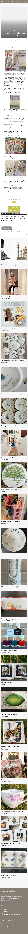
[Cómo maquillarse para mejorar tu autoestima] (14, 507)
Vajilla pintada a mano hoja (9, 714)
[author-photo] (1, 266)
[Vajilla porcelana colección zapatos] (14, 411)
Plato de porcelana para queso (9, 619)
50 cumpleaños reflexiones (8, 328)
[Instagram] (15, 202)
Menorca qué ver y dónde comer (10, 458)
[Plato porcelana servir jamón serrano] (14, 475)
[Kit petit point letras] (14, 668)
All (26, 234)
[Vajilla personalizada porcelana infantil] (14, 797)
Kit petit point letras (7, 682)
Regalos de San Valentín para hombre (11, 265)
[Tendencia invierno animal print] (14, 282)
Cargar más (13, 880)
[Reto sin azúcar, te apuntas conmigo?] (14, 379)
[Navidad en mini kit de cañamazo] (14, 829)
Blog (14, 30)
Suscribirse (7, 228)
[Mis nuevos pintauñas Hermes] (14, 636)
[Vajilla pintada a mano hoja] (14, 699)
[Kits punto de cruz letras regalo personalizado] (14, 731)
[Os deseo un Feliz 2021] (14, 765)
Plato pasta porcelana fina (8, 555)
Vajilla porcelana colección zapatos (11, 426)
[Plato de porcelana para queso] (14, 604)
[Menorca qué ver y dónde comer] (14, 443)
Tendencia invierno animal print (10, 297)
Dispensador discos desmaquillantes (11, 587)
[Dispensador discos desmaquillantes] (14, 572)
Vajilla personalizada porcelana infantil (12, 811)
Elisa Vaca (15, 40)
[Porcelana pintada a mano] (14, 860)
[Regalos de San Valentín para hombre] (14, 250)
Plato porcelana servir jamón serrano (11, 489)
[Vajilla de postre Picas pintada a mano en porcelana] (14, 346)
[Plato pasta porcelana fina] (14, 540)
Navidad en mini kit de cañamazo (10, 843)
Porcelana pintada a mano (8, 875)
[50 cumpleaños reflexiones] (14, 314)
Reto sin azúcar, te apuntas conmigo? (11, 394)
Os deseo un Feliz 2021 (7, 780)
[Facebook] (13, 202)
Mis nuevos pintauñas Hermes (9, 650)
